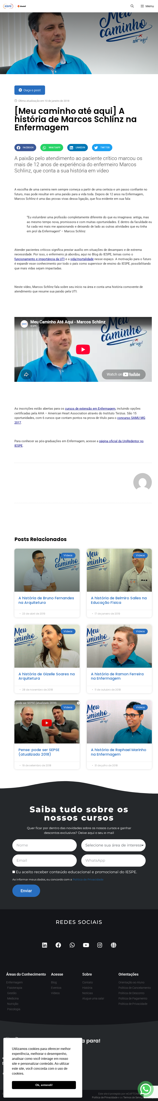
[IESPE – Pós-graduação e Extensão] (14, 6)
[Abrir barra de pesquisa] (132, 6)
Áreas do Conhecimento (26, 974)
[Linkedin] (44, 945)
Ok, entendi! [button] (44, 1085)
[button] (25, 147)
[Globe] (113, 945)
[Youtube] (86, 945)
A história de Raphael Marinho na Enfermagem (118, 752)
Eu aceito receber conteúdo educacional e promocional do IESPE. (76, 872)
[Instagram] (99, 945)
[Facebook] (58, 945)
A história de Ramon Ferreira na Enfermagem (117, 676)
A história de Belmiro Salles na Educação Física (119, 600)
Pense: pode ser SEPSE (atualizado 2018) (39, 752)
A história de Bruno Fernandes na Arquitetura (46, 600)
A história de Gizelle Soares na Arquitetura (47, 676)
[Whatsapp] (72, 945)
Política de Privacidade (88, 879)
